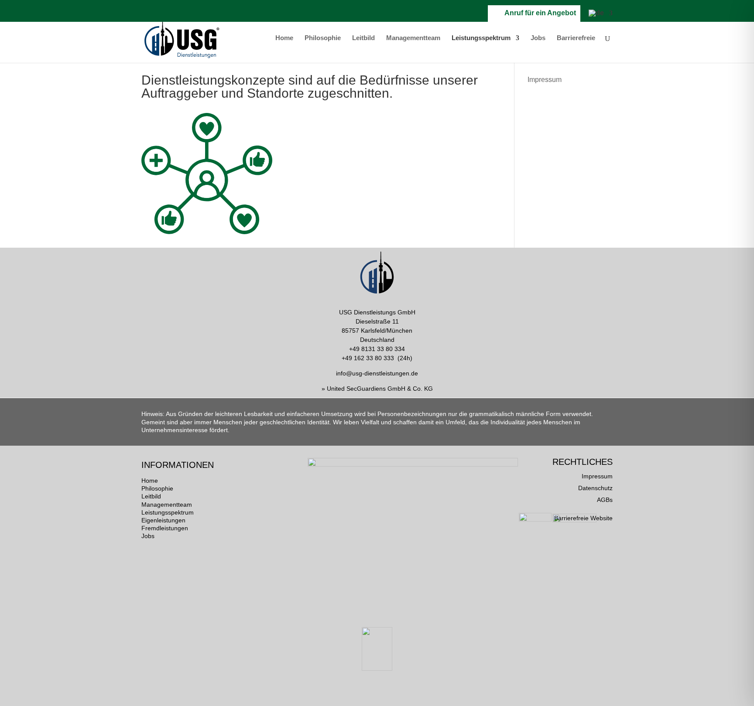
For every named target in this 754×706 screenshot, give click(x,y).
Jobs (538, 38)
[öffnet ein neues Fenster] (458, 16)
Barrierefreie (576, 38)
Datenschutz (595, 487)
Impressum (545, 79)
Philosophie (323, 38)
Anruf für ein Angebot (538, 13)
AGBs (605, 499)
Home (284, 38)
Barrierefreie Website (583, 518)
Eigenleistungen (163, 520)
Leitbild (363, 38)
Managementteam (413, 38)
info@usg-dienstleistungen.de (377, 373)
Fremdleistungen (164, 528)
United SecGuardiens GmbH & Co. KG (380, 388)
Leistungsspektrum (481, 38)
